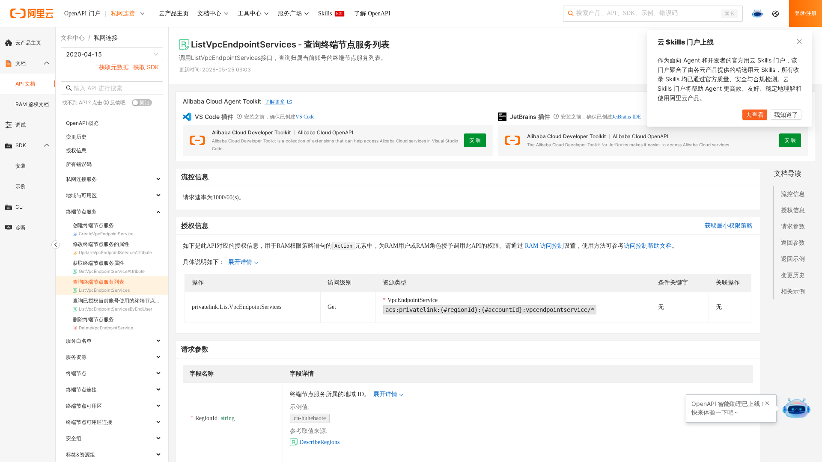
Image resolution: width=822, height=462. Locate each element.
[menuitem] (27, 43)
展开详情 (240, 262)
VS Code (304, 117)
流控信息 (793, 193)
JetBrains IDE (626, 117)
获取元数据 (114, 67)
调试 (20, 124)
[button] (767, 403)
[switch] (142, 102)
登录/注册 (805, 13)
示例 (20, 186)
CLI (19, 207)
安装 (20, 166)
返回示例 (793, 258)
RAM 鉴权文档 (32, 104)
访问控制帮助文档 (648, 246)
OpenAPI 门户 (82, 13)
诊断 (20, 227)
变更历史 (793, 274)
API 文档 (25, 83)
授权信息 (793, 209)
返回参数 (793, 242)
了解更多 (275, 101)
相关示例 (793, 291)
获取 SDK (146, 67)
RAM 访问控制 (543, 246)
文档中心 (73, 37)
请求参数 (793, 226)
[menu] (27, 135)
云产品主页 (28, 42)
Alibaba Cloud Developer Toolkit (251, 132)
